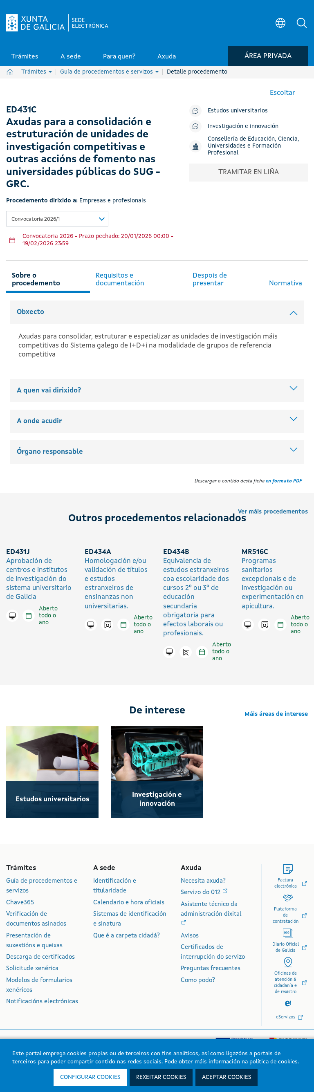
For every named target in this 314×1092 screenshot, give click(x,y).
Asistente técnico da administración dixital (211, 909)
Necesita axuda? (203, 881)
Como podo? (198, 981)
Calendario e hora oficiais (128, 903)
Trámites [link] (24, 57)
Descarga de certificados (40, 957)
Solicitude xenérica (32, 969)
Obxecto (30, 312)
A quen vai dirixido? (49, 390)
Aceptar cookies (226, 1077)
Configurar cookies (90, 1077)
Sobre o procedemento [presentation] (36, 279)
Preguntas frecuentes (210, 969)
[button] (302, 23)
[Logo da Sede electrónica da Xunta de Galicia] (57, 23)
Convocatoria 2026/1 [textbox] (35, 219)
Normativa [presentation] (285, 283)
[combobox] (57, 218)
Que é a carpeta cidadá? (126, 936)
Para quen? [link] (119, 57)
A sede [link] (71, 57)
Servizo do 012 (201, 893)
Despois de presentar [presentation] (210, 279)
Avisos (190, 936)
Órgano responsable (50, 451)
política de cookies (273, 1062)
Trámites (34, 72)
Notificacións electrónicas (42, 1002)
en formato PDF (284, 481)
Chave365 (20, 903)
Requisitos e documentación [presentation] (120, 279)
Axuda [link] (166, 57)
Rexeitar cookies (161, 1077)
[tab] (48, 278)
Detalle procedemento (197, 72)
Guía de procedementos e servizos (107, 72)
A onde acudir (39, 421)
